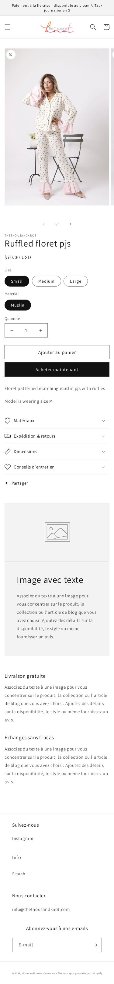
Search (19, 873)
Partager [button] (20, 483)
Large (75, 281)
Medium (46, 281)
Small (17, 281)
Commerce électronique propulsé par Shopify (72, 973)
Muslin (18, 305)
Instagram (22, 838)
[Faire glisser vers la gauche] (43, 224)
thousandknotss (32, 973)
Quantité (12, 318)
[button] (7, 27)
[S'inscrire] (95, 945)
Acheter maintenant (57, 369)
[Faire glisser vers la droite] (70, 224)
